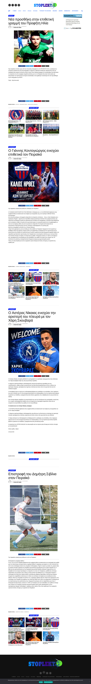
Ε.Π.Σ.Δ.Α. (29, 10)
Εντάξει (40, 682)
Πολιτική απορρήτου (48, 682)
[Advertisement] (33, 91)
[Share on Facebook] (22, 66)
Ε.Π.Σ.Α (19, 10)
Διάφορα (60, 10)
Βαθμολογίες (67, 10)
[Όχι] (89, 681)
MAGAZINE (55, 10)
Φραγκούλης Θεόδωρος (33, 104)
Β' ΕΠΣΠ (17, 104)
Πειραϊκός (28, 266)
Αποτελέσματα (75, 10)
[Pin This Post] (37, 66)
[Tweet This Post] (29, 66)
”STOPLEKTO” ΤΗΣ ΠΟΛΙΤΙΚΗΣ (45, 10)
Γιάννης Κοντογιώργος (20, 266)
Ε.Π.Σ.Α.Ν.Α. (35, 10)
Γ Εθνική (14, 10)
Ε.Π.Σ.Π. (24, 10)
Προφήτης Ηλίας (23, 104)
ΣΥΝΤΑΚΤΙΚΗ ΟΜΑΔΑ (17, 27)
